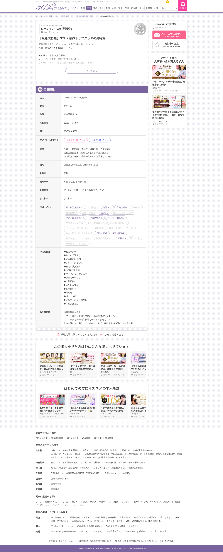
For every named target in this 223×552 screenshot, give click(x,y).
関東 (89, 8)
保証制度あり (70, 531)
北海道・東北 (137, 8)
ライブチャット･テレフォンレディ (68, 505)
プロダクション (42, 505)
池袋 (65, 450)
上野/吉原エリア (134, 454)
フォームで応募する (171, 35)
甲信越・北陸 (151, 8)
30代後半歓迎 (73, 438)
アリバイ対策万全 (95, 521)
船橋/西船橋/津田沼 (75, 473)
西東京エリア (91, 457)
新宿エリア (87, 450)
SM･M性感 (113, 502)
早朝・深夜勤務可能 (60, 521)
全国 (83, 8)
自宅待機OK (125, 517)
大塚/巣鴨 (73, 450)
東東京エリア (57, 457)
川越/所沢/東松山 (135, 468)
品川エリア (56, 454)
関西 (95, 8)
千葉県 (39, 473)
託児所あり (75, 517)
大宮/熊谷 (84, 468)
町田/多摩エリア (123, 457)
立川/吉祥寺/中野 (106, 457)
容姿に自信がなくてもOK (100, 526)
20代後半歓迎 (42, 438)
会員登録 (183, 8)
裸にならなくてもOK (169, 517)
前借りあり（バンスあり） (91, 531)
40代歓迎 (86, 438)
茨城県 (39, 478)
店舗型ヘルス (51, 502)
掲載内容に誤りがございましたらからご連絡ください (93, 334)
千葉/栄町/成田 (92, 473)
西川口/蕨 (73, 468)
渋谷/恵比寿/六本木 (142, 450)
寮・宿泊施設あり (59, 517)
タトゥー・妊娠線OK (76, 526)
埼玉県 (39, 468)
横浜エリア (56, 462)
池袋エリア (56, 450)
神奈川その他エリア (113, 462)
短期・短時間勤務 (134, 521)
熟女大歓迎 (120, 526)
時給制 (142, 531)
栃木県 (39, 484)
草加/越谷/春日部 (118, 468)
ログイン (174, 8)
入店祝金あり (130, 531)
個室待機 (112, 517)
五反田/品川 (68, 454)
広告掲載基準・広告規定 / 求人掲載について (95, 541)
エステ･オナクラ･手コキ (94, 502)
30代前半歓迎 (57, 438)
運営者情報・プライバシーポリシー (62, 541)
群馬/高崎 (55, 489)
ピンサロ (126, 502)
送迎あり (87, 517)
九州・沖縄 (123, 8)
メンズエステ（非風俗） (170, 502)
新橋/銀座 (105, 454)
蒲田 (77, 454)
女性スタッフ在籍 (114, 521)
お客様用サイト (98, 140)
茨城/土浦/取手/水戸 (59, 478)
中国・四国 (111, 8)
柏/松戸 (125, 473)
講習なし (153, 517)
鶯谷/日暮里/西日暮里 (165, 454)
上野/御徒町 (149, 454)
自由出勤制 (100, 517)
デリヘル (64, 502)
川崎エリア (88, 462)
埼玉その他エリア (101, 468)
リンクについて (120, 541)
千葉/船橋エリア (58, 473)
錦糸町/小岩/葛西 (72, 457)
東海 (101, 8)
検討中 (165, 5)
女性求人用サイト (74, 140)
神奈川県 (40, 462)
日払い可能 (56, 531)
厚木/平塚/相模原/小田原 (135, 462)
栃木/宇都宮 (56, 484)
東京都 (39, 450)
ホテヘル (76, 502)
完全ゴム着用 (140, 517)
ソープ (39, 502)
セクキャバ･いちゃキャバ (144, 502)
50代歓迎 (98, 438)
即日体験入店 (78, 521)
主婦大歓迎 (134, 526)
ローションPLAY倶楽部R (56, 28)
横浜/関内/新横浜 (70, 462)
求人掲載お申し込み (136, 541)
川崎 (97, 462)
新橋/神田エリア (91, 454)
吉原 (179, 454)
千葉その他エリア (112, 473)
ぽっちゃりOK (57, 526)
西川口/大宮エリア (59, 468)
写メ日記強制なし (153, 521)
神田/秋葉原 (116, 454)
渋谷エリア (127, 450)
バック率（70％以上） (159, 531)
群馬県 (39, 489)
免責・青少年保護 (166, 541)
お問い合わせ (152, 541)
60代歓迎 (109, 438)
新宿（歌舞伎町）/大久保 (105, 450)
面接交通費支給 (113, 531)
